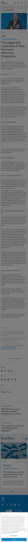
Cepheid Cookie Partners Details (8, 533)
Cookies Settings (14, 535)
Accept (14, 539)
